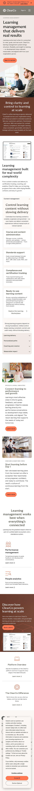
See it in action (10, 60)
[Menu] (29, 10)
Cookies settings (17, 773)
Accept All (17, 778)
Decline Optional (17, 783)
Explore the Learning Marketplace (15, 312)
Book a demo (8, 627)
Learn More (24, 3)
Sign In (23, 10)
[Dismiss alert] (31, 3)
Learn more (11, 429)
